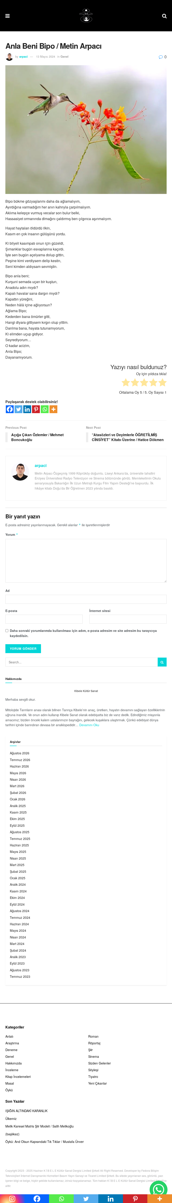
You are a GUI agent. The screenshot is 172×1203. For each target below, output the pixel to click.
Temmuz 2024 (20, 917)
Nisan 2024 (18, 937)
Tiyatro (93, 1076)
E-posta (11, 610)
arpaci (23, 56)
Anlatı (9, 1036)
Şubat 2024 (18, 950)
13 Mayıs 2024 (45, 56)
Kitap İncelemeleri (18, 1076)
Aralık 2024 (18, 884)
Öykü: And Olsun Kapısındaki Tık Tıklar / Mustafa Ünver (44, 1141)
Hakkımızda (13, 1063)
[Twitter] (18, 409)
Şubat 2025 (18, 871)
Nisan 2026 (18, 779)
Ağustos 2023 (19, 970)
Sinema (93, 1056)
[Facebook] (10, 409)
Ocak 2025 (17, 878)
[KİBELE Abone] (159, 1190)
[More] (53, 409)
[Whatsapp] (45, 409)
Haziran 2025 (19, 845)
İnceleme (11, 1070)
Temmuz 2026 (20, 759)
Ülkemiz (11, 1118)
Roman (93, 1036)
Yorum (11, 534)
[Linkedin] (27, 409)
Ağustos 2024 (19, 911)
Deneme (11, 1049)
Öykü (9, 1090)
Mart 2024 (17, 943)
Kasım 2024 (18, 891)
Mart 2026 (17, 786)
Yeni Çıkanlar (97, 1083)
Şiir (90, 1049)
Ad (7, 590)
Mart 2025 (17, 864)
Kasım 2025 (18, 812)
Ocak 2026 (17, 799)
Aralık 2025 (18, 805)
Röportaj (94, 1043)
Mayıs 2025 (18, 851)
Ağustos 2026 (19, 753)
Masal (9, 1083)
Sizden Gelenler (99, 1063)
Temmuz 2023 (20, 976)
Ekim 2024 (17, 897)
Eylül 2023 (17, 963)
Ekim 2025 (17, 818)
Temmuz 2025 (20, 838)
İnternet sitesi (99, 610)
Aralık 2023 (18, 957)
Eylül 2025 (17, 825)
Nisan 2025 (18, 858)
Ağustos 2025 (19, 832)
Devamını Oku (89, 725)
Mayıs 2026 (18, 773)
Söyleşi (93, 1070)
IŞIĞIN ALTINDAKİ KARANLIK (26, 1110)
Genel (64, 56)
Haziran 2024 (19, 924)
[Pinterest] (36, 409)
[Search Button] (162, 662)
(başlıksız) (12, 1134)
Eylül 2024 (17, 904)
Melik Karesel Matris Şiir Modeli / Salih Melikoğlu (39, 1126)
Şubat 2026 (18, 792)
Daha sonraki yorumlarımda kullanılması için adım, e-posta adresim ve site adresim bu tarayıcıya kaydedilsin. (83, 633)
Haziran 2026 (19, 766)
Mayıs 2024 (18, 930)
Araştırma (12, 1043)
